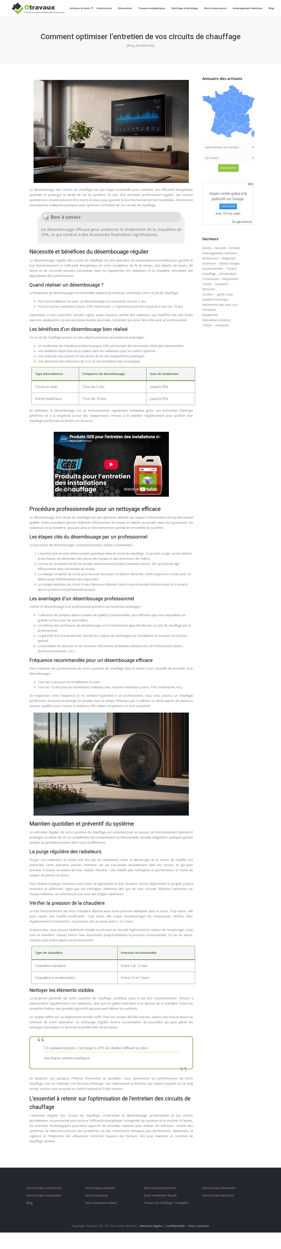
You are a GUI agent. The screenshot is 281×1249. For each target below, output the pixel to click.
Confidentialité (175, 1226)
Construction (104, 8)
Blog (271, 8)
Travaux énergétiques (151, 8)
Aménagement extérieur (247, 8)
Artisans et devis (80, 8)
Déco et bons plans (215, 8)
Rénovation (125, 8)
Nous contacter (198, 1226)
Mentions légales (151, 1226)
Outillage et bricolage (184, 8)
